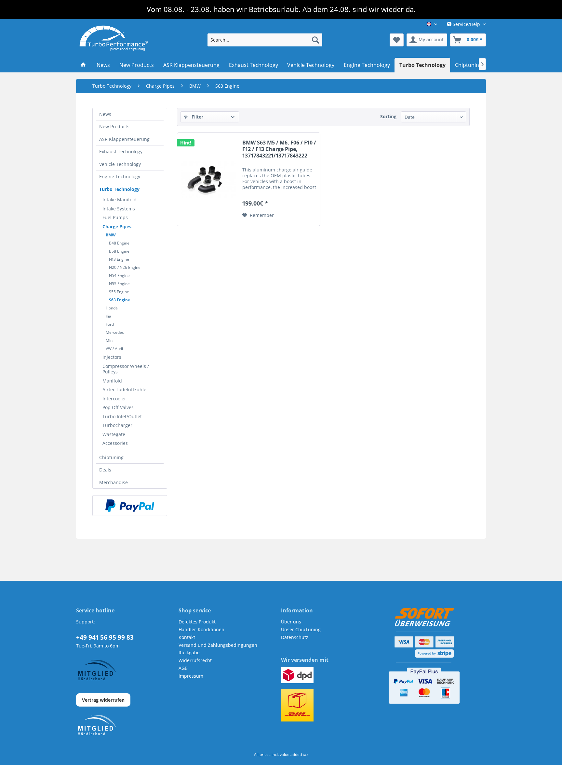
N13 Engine (119, 259)
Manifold (112, 381)
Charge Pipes (116, 226)
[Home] (83, 65)
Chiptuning (111, 457)
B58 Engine (119, 251)
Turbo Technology (119, 189)
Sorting (388, 116)
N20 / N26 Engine (124, 267)
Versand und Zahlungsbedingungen (218, 645)
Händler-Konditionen (201, 629)
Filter (196, 117)
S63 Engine (119, 300)
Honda (112, 308)
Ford (110, 324)
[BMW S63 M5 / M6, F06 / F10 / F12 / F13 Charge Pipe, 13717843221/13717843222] (208, 179)
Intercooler (114, 398)
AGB (183, 668)
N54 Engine (119, 275)
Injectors (111, 357)
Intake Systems (118, 209)
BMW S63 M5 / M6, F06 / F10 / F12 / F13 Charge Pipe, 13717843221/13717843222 (279, 149)
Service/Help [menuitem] (466, 24)
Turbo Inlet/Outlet (122, 416)
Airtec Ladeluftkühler (125, 389)
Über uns (291, 622)
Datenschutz (294, 637)
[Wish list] (397, 39)
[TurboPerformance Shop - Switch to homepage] (113, 38)
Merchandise (113, 482)
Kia (108, 316)
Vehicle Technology (120, 164)
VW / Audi (114, 348)
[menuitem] (264, 39)
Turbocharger (117, 425)
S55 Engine (119, 292)
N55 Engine (119, 283)
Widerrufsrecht (195, 660)
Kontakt (187, 637)
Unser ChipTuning (301, 629)
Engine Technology (119, 176)
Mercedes (115, 332)
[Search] (315, 39)
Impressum (191, 676)
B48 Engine (119, 243)
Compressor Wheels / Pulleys (125, 369)
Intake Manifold (119, 199)
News (105, 114)
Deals (105, 470)
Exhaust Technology (120, 151)
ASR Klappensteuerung (124, 139)
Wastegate (113, 434)
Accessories (115, 443)
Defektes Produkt (197, 622)
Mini (110, 340)
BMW (111, 235)
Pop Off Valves (118, 407)
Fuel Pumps (115, 217)
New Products (114, 126)
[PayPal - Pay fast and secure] (130, 505)
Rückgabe (189, 652)
